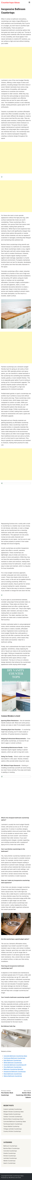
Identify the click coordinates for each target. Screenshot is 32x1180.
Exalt (19, 1177)
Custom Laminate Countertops (12, 1109)
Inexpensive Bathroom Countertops (15, 1071)
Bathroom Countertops (10, 1146)
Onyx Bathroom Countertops (12, 1067)
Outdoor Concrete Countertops (12, 1116)
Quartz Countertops (9, 1163)
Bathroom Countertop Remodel (13, 1069)
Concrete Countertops (10, 1151)
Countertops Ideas (10, 2)
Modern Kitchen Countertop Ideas (13, 1111)
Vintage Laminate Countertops (12, 1129)
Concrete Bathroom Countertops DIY (15, 1065)
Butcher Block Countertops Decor (13, 1119)
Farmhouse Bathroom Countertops (14, 1058)
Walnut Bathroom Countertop (13, 1076)
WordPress (12, 1177)
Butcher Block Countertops (11, 1148)
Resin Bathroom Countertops (13, 1074)
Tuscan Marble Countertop (11, 1126)
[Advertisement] (16, 63)
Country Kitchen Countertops (12, 1131)
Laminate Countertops (10, 1158)
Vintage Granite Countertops (12, 1114)
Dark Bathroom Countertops (12, 1060)
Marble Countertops (9, 1160)
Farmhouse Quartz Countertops (12, 1124)
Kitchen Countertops (9, 1156)
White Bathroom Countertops (13, 1062)
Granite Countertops (9, 1153)
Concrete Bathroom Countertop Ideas (15, 1056)
